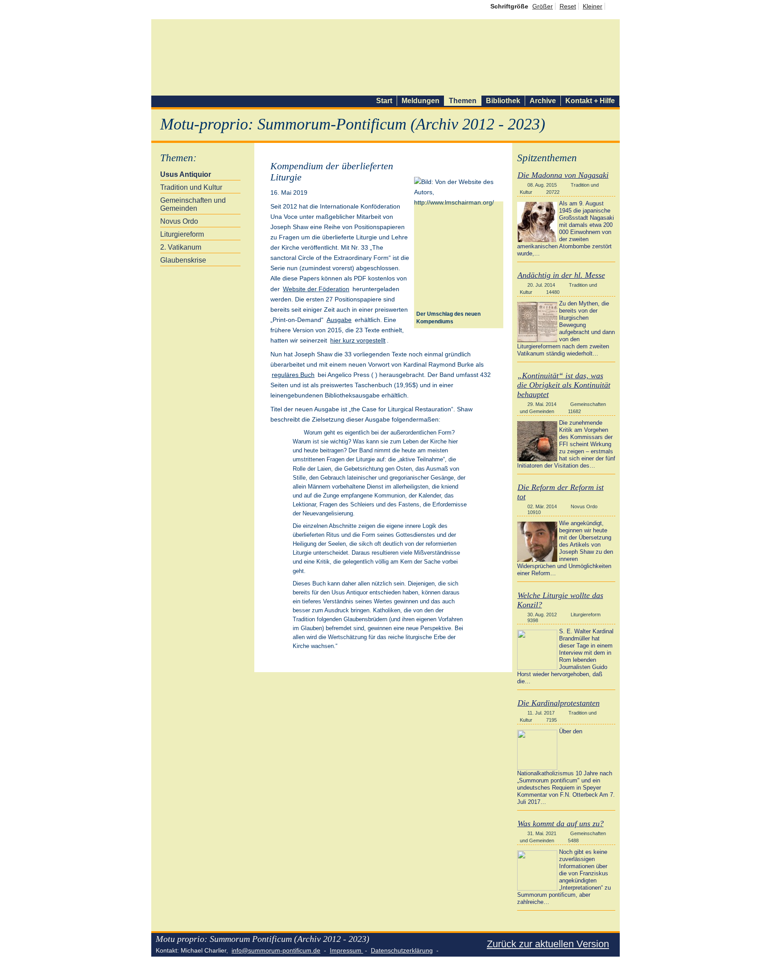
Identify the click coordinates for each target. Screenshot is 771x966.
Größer (542, 6)
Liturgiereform (182, 234)
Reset (568, 6)
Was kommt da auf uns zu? (561, 823)
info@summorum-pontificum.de (276, 950)
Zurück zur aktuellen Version (548, 943)
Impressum (346, 950)
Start (384, 101)
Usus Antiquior (185, 174)
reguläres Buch (293, 374)
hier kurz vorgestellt (358, 340)
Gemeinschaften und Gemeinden (193, 204)
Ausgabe (339, 319)
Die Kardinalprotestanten (559, 702)
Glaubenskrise (183, 260)
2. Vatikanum (180, 247)
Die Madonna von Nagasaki (563, 175)
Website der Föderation (316, 289)
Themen (463, 101)
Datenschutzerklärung (402, 950)
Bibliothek (503, 101)
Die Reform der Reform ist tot (560, 492)
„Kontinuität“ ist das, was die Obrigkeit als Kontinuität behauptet (563, 385)
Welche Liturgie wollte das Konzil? (560, 600)
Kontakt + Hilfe (590, 101)
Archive (543, 101)
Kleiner (592, 6)
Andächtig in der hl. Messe (561, 275)
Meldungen (420, 101)
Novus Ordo (179, 221)
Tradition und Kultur (191, 187)
